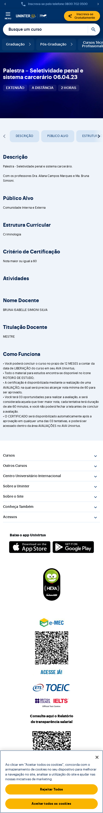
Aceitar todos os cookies (51, 803)
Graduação (15, 44)
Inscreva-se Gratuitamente (84, 16)
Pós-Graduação (53, 44)
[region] (51, 781)
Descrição (24, 135)
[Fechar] (97, 757)
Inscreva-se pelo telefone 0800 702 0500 (58, 3)
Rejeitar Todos (51, 789)
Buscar (94, 29)
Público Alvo (57, 135)
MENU (8, 18)
